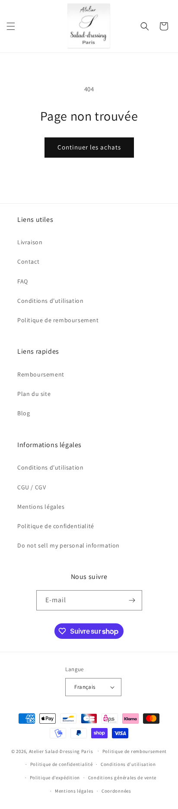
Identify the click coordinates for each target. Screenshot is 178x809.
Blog (23, 413)
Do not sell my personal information (68, 545)
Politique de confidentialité (55, 526)
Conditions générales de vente (122, 778)
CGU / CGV (31, 487)
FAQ (22, 281)
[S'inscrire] (132, 600)
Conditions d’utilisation (128, 764)
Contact (28, 261)
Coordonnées (116, 791)
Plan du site (34, 394)
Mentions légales (41, 506)
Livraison (29, 242)
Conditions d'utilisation (50, 301)
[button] (10, 26)
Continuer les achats (89, 147)
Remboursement (40, 374)
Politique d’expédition (55, 778)
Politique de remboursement (58, 320)
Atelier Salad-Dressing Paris (61, 751)
